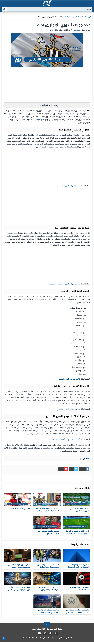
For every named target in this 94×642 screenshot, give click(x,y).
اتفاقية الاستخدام (29, 637)
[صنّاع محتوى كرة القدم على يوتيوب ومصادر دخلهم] (17, 555)
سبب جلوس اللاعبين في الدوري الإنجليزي (79, 509)
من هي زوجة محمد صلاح (20, 508)
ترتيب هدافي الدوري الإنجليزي (68, 379)
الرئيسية (88, 16)
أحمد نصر (77, 30)
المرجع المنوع (77, 16)
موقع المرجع (35, 119)
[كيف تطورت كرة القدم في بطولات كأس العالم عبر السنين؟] (47, 578)
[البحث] (4, 9)
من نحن (69, 637)
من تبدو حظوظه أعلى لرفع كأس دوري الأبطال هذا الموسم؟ (48, 612)
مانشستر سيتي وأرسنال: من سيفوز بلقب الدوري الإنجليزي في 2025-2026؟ (77, 612)
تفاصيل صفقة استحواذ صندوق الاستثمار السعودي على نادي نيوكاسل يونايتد (47, 510)
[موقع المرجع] (47, 3)
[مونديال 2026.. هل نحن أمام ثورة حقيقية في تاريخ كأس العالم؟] (17, 578)
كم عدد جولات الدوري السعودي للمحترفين (64, 283)
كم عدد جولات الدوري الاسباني (68, 185)
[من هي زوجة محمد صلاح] (17, 499)
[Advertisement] (47, 85)
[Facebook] (56, 633)
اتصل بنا (60, 637)
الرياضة (67, 16)
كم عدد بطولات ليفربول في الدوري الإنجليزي (48, 532)
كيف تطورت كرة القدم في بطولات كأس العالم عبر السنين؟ (48, 589)
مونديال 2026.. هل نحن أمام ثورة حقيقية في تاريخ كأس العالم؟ (19, 589)
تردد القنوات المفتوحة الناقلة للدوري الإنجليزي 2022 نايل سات (77, 532)
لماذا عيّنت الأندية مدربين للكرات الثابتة (79, 588)
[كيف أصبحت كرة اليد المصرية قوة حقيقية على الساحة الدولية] (47, 555)
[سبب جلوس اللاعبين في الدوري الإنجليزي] (76, 499)
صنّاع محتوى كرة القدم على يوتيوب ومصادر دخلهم (19, 566)
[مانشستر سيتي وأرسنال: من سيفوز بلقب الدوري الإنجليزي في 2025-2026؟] (76, 601)
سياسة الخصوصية (47, 637)
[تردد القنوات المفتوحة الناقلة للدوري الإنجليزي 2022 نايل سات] (76, 522)
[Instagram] (45, 633)
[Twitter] (50, 633)
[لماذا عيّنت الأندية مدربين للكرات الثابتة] (76, 578)
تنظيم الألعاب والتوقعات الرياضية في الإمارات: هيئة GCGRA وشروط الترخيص (78, 567)
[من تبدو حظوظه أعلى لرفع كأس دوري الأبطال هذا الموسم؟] (47, 601)
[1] (51, 245)
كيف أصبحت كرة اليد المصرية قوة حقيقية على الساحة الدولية (47, 567)
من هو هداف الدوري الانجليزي (68, 409)
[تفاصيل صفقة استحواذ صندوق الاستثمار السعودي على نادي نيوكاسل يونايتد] (47, 499)
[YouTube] (39, 633)
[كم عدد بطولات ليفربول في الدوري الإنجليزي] (47, 522)
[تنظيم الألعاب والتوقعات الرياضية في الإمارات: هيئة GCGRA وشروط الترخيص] (76, 555)
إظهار (38, 105)
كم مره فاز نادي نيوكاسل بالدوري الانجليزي (63, 439)
